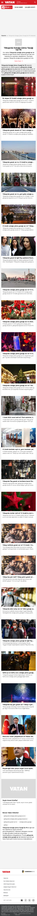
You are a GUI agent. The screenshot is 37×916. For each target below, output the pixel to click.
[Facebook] (25, 900)
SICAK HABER (19, 7)
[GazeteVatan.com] (6, 872)
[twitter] (29, 900)
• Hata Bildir (17, 914)
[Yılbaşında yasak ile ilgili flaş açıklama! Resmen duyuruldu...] (18, 246)
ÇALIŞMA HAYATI (30, 7)
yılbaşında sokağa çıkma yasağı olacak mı (15, 819)
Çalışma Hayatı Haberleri (10, 887)
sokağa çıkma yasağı (25, 822)
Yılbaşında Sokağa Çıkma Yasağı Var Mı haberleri (22, 35)
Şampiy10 (6, 895)
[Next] (21, 900)
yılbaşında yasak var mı (10, 822)
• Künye (15, 913)
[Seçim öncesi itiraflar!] (18, 788)
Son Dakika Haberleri (9, 881)
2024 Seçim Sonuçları (9, 884)
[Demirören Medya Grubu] (28, 872)
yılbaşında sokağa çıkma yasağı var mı (14, 816)
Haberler (3, 35)
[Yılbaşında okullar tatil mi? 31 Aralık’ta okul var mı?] (18, 501)
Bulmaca (6, 892)
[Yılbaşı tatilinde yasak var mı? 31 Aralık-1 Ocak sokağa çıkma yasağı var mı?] (18, 533)
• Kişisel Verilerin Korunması (24, 913)
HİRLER (6, 7)
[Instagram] (33, 900)
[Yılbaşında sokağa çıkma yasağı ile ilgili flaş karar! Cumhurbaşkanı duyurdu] (18, 629)
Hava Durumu (7, 890)
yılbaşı (5, 825)
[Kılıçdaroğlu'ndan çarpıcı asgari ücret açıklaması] (18, 756)
